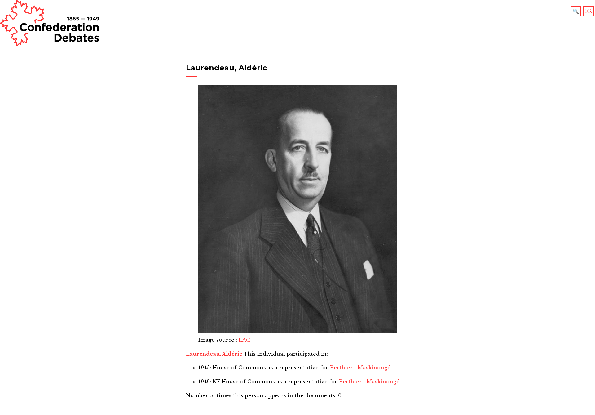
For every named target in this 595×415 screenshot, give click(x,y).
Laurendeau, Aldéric (215, 354)
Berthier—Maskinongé (360, 367)
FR (588, 11)
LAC (244, 340)
